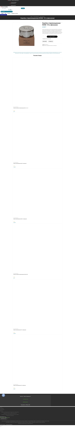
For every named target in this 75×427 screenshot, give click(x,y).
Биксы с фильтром (42, 16)
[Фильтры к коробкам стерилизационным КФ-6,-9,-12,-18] (37, 82)
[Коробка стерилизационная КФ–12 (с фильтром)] (37, 304)
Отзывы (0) (51, 41)
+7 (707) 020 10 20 (25, 399)
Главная (2, 13)
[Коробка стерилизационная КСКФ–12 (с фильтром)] (37, 193)
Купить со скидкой (52, 36)
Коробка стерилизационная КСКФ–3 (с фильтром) (19, 163)
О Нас (5, 13)
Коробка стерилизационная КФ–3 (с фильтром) (19, 385)
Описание (45, 41)
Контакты (9, 13)
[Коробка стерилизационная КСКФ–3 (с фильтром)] (37, 138)
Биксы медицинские (36, 16)
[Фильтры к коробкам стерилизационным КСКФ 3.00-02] (37, 248)
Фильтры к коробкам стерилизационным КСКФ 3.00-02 (20, 274)
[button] (3, 14)
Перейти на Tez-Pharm (15, 13)
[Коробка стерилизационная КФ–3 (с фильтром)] (37, 359)
